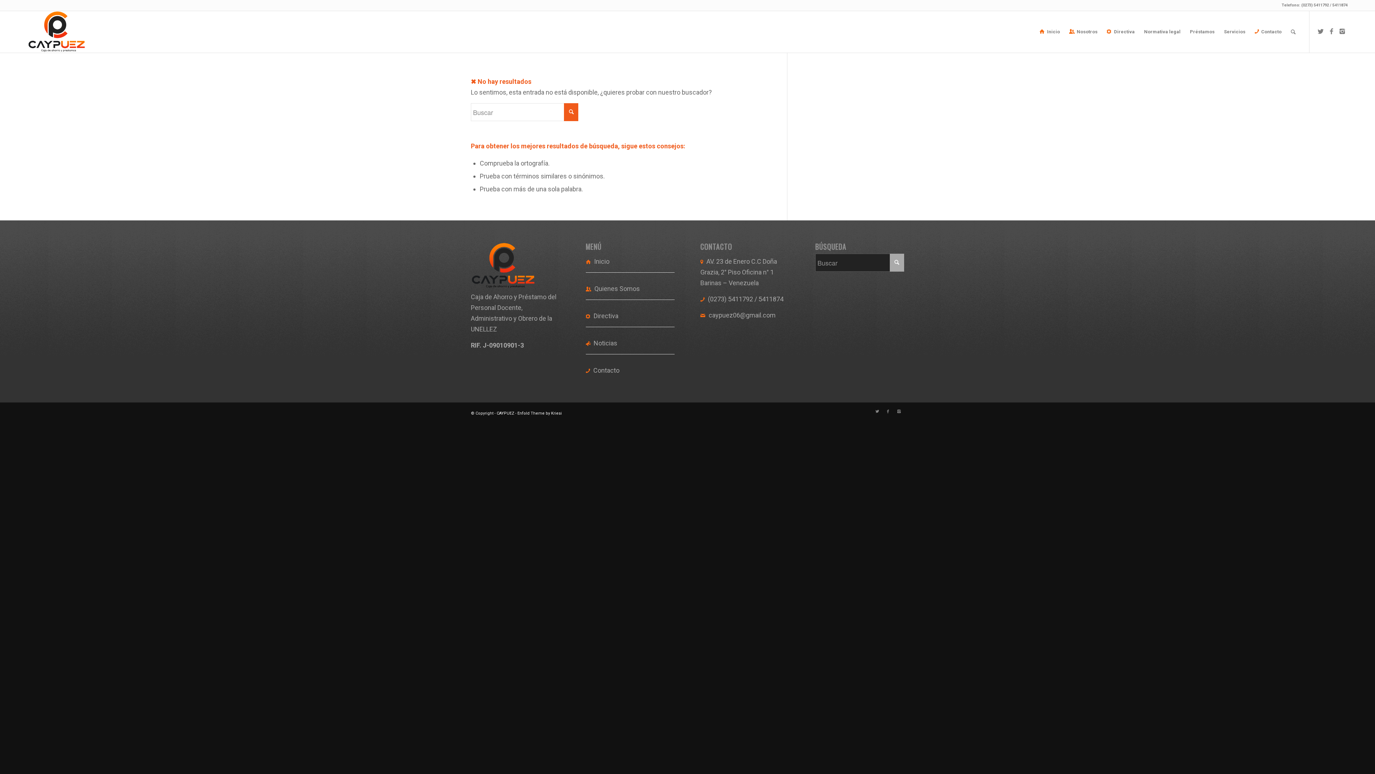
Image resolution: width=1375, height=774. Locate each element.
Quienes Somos (617, 288)
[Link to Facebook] (1331, 31)
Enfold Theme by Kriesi (539, 413)
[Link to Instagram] (1342, 31)
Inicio (601, 261)
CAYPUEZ (505, 413)
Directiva (606, 316)
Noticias (605, 343)
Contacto (606, 370)
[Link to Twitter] (1320, 31)
